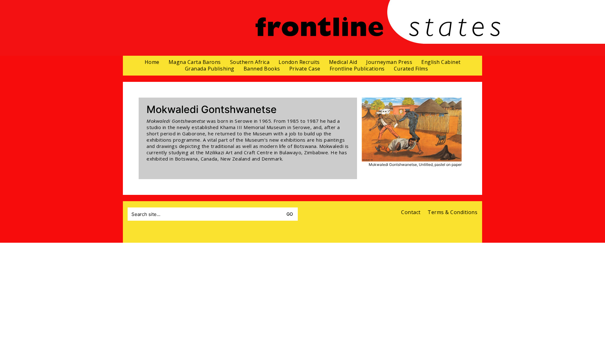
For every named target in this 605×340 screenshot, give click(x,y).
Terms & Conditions (452, 212)
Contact (411, 212)
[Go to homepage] (377, 28)
